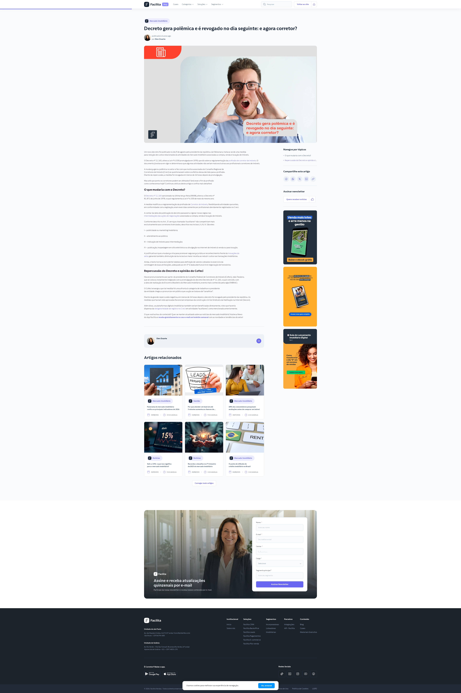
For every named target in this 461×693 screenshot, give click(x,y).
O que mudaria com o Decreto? (298, 155)
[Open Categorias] (193, 4)
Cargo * (259, 558)
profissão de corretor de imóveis (242, 160)
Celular (259, 546)
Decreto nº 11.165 (154, 195)
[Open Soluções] (207, 4)
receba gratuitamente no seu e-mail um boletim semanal (183, 317)
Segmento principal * (264, 570)
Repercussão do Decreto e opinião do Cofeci (301, 160)
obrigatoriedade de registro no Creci (170, 308)
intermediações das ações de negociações (162, 216)
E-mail (258, 534)
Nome (258, 522)
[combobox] (276, 4)
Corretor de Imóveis (199, 204)
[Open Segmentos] (222, 4)
